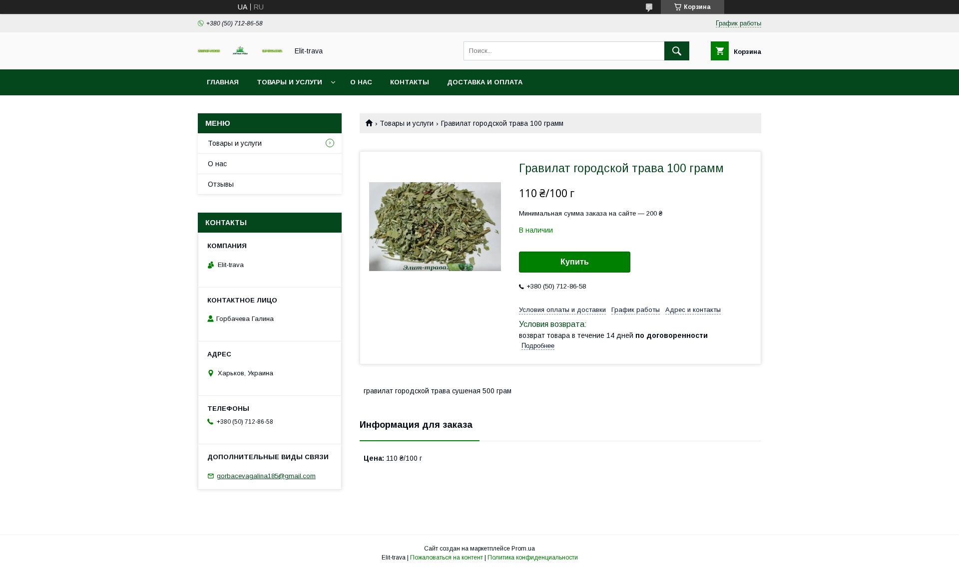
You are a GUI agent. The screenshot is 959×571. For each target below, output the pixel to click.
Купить (574, 262)
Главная (223, 82)
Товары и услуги (289, 82)
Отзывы (221, 184)
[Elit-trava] (240, 52)
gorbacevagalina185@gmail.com (266, 476)
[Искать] (676, 50)
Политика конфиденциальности (532, 557)
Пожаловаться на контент (446, 557)
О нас (361, 82)
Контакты (409, 82)
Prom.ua (523, 548)
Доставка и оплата (484, 82)
